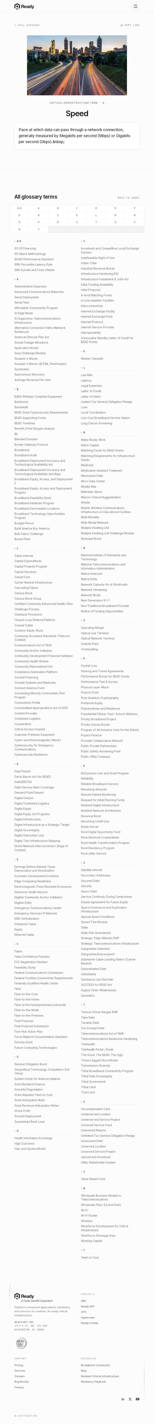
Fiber (17, 988)
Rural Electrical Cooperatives (100, 837)
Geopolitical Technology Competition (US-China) (42, 1071)
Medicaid (87, 465)
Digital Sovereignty (27, 830)
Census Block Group (28, 598)
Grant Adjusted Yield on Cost (33, 1095)
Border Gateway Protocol (31, 444)
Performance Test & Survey (99, 681)
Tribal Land (88, 1087)
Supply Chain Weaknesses (98, 990)
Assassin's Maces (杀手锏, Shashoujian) (40, 363)
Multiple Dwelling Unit (95, 527)
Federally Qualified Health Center (36, 983)
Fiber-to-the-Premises (29, 1015)
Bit (16, 434)
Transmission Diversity (95, 1065)
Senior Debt (89, 891)
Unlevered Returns (93, 1130)
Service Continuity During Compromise (106, 896)
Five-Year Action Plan (28, 1031)
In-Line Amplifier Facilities (97, 300)
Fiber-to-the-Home (26, 999)
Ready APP (88, 1306)
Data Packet (22, 771)
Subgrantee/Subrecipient (97, 954)
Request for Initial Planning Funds (103, 800)
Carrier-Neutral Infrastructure (33, 582)
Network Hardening (94, 589)
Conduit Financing (26, 677)
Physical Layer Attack (95, 687)
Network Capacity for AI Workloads (104, 584)
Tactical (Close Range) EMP (99, 1012)
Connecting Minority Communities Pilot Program (39, 695)
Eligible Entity (23, 902)
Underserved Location (96, 1114)
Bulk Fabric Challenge (28, 534)
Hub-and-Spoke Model (29, 1148)
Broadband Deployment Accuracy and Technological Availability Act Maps (39, 472)
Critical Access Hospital (29, 729)
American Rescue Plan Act (31, 337)
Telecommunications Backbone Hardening (109, 1038)
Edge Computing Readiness (32, 881)
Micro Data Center (93, 481)
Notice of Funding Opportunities (102, 611)
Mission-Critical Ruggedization (101, 497)
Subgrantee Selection (95, 948)
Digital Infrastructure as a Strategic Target (41, 824)
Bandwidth (21, 407)
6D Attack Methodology (30, 253)
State (84, 927)
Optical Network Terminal (97, 638)
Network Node (90, 595)
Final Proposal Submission (31, 1026)
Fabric (18, 951)
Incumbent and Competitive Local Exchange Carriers (110, 250)
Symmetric (88, 995)
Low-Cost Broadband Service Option (105, 418)
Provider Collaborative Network (102, 740)
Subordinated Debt (93, 969)
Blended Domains (26, 439)
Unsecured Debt (92, 1141)
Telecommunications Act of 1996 (102, 1033)
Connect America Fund (29, 688)
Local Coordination (93, 412)
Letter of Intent (90, 396)
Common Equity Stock (28, 630)
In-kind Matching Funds (96, 295)
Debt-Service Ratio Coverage (34, 787)
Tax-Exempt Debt (92, 1028)
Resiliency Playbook (93, 1381)
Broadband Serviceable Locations (37, 508)
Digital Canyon (23, 798)
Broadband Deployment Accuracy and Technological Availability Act (39, 462)
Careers (19, 1376)
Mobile (85, 502)
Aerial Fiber (21, 302)
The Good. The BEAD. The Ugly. (102, 1055)
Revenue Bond (91, 816)
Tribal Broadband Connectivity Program (107, 1071)
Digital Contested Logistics (31, 803)
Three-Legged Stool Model (99, 1060)
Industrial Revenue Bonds (98, 268)
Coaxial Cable (23, 625)
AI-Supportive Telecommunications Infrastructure (37, 320)
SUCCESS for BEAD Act (96, 984)
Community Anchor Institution (33, 650)
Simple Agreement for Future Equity (104, 902)
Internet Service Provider (97, 327)
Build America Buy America (32, 528)
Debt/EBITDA (23, 782)
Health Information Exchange (33, 1138)
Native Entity (89, 579)
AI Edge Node (23, 313)
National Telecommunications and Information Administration (103, 566)
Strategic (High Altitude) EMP (100, 938)
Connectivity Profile (27, 702)
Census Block (23, 593)
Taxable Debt (90, 1022)
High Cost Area (24, 1143)
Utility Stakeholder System (98, 1162)
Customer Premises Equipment (34, 734)
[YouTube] (138, 1399)
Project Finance (91, 735)
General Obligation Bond (30, 1064)
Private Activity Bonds (95, 724)
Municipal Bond (91, 538)
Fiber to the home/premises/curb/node (40, 1004)
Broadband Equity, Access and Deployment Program (43, 490)
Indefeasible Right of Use (97, 258)
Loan (84, 407)
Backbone (21, 401)
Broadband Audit (25, 455)
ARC (83, 1300)
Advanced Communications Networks (39, 291)
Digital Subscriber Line (29, 835)
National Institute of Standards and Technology (103, 557)
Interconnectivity (92, 306)
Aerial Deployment (26, 297)
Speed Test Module (94, 922)
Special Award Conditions (98, 916)
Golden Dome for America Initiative (37, 1078)
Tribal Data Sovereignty (96, 1076)
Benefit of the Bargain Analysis (34, 428)
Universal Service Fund (96, 1125)
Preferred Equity (92, 703)
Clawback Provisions (28, 614)
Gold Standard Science (29, 1084)
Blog (83, 1370)
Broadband (21, 450)
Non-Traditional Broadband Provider (105, 605)
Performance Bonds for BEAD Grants (105, 676)
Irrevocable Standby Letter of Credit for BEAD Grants (107, 340)
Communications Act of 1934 (33, 645)
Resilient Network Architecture (101, 810)
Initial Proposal (90, 289)
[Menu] (136, 6)
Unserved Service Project (98, 1151)
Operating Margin (92, 627)
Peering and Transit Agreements (102, 671)
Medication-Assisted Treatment (101, 470)
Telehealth (88, 1044)
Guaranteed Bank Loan (29, 1121)
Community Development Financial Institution (43, 656)
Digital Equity (22, 808)
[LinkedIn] (123, 1399)
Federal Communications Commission (38, 972)
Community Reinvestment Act (33, 666)
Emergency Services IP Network (35, 913)
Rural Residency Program (97, 848)
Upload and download (95, 1157)
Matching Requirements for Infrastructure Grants (108, 458)
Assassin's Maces (26, 358)
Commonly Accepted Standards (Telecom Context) (42, 638)
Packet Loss (89, 665)
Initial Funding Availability (97, 284)
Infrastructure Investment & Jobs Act (105, 279)
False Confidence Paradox (32, 956)
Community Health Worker (31, 661)
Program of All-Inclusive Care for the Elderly (110, 729)
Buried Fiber (22, 539)
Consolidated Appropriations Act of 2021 (41, 708)
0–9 (19, 208)
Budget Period (24, 523)
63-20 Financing (25, 248)
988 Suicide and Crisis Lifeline (34, 270)
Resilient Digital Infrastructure (100, 805)
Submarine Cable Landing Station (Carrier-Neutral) (109, 961)
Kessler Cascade (92, 358)
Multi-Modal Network (94, 522)
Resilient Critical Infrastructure (100, 1376)
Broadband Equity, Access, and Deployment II (43, 481)
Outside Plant (89, 643)
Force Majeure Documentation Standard (40, 1036)
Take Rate (88, 1017)
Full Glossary (29, 25)
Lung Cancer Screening (96, 423)
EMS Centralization (26, 918)
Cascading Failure (26, 587)
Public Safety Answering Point (101, 751)
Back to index (129, 198)
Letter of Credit (91, 391)
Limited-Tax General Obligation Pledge (106, 401)
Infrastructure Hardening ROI (100, 273)
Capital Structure (25, 571)
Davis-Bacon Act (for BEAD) (32, 776)
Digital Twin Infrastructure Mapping (37, 840)
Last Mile (86, 375)
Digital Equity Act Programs (32, 814)
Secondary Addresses (96, 875)
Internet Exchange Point (96, 316)
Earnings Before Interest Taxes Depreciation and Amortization (34, 868)
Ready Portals (89, 1322)
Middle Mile (88, 486)
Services (19, 1370)
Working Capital (91, 1240)
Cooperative (22, 724)
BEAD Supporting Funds (30, 418)
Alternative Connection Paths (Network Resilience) (40, 329)
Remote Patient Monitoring (98, 794)
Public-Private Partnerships (99, 746)
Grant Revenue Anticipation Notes (36, 1105)
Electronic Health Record (30, 892)
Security (86, 886)
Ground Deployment (27, 1116)
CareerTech (22, 577)
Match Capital (90, 445)
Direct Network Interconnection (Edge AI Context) (41, 848)
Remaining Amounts (94, 789)
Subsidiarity (88, 974)
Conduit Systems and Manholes (35, 682)
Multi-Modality (90, 517)
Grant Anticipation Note (29, 1100)
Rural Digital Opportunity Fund (100, 832)
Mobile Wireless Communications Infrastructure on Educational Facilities (106, 510)
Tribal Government (93, 1081)
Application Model (26, 348)
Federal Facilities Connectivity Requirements (43, 978)
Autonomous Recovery (29, 374)
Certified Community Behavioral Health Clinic (43, 603)
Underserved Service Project (100, 1119)
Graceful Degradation (28, 1089)
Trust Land (88, 1092)
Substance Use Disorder (97, 979)
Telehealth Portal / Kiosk (97, 1049)
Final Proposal (23, 1021)
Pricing (18, 1365)
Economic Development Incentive (36, 876)
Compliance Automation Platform (35, 672)
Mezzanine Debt (92, 475)
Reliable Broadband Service (99, 784)
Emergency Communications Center (38, 908)
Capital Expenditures (28, 561)
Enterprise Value (25, 924)
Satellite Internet (91, 870)
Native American (91, 573)
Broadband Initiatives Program (34, 503)
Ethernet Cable (24, 934)
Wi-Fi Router (89, 1215)
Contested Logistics (27, 718)
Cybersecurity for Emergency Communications (34, 747)
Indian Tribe (89, 263)
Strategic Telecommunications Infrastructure (110, 943)
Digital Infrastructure (27, 819)
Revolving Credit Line (95, 821)
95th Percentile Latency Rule (33, 264)
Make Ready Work (93, 439)
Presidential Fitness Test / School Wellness (109, 714)
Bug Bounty (21, 1381)
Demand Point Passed (29, 792)
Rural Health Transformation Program (105, 842)
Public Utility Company (95, 756)
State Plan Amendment (96, 933)
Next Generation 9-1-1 (95, 600)
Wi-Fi (84, 1210)
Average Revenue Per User (32, 380)
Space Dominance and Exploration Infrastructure (104, 909)
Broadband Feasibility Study (32, 498)
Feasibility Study (25, 967)
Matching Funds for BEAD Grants (102, 450)
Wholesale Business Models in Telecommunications (101, 1197)
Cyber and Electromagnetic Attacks (37, 740)
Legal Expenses (91, 385)
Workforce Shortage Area (98, 1235)
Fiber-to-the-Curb (26, 994)
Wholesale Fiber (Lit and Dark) (101, 1205)
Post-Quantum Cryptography (100, 698)
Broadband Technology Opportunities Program (39, 515)
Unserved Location (93, 1146)
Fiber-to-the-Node (26, 1010)
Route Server (90, 826)
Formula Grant (23, 1042)
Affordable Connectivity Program (36, 308)
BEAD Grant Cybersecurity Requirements (41, 412)
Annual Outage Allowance (31, 342)
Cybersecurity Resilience (31, 754)
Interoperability (91, 332)
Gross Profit (22, 1110)
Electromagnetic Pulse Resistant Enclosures (43, 886)
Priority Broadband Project (98, 719)
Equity (18, 929)
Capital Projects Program (30, 566)
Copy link (132, 25)
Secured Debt (90, 880)
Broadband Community (95, 1365)
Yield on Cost (90, 1257)
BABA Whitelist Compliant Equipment (38, 396)
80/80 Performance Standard (34, 259)
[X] (130, 1399)
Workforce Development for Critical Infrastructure (104, 1228)
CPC (84, 1311)
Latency (86, 380)
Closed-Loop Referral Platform (34, 620)
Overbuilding (89, 649)
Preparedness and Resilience (100, 708)
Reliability (87, 778)
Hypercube (88, 1317)
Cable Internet (23, 555)
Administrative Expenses (30, 286)
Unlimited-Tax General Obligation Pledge (108, 1135)
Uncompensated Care (95, 1109)
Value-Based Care (93, 1179)
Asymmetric (21, 369)
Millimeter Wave (91, 491)
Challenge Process (27, 609)
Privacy (19, 1387)
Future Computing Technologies (35, 1047)
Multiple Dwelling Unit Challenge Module (107, 533)
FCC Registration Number (31, 962)
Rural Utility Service (93, 853)
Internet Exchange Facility (98, 311)
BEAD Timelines (24, 423)
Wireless (86, 1221)
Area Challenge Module (30, 353)
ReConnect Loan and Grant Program (105, 773)
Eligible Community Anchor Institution (38, 897)
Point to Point (89, 692)
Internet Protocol (92, 322)
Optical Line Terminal (94, 633)
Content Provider (25, 713)
